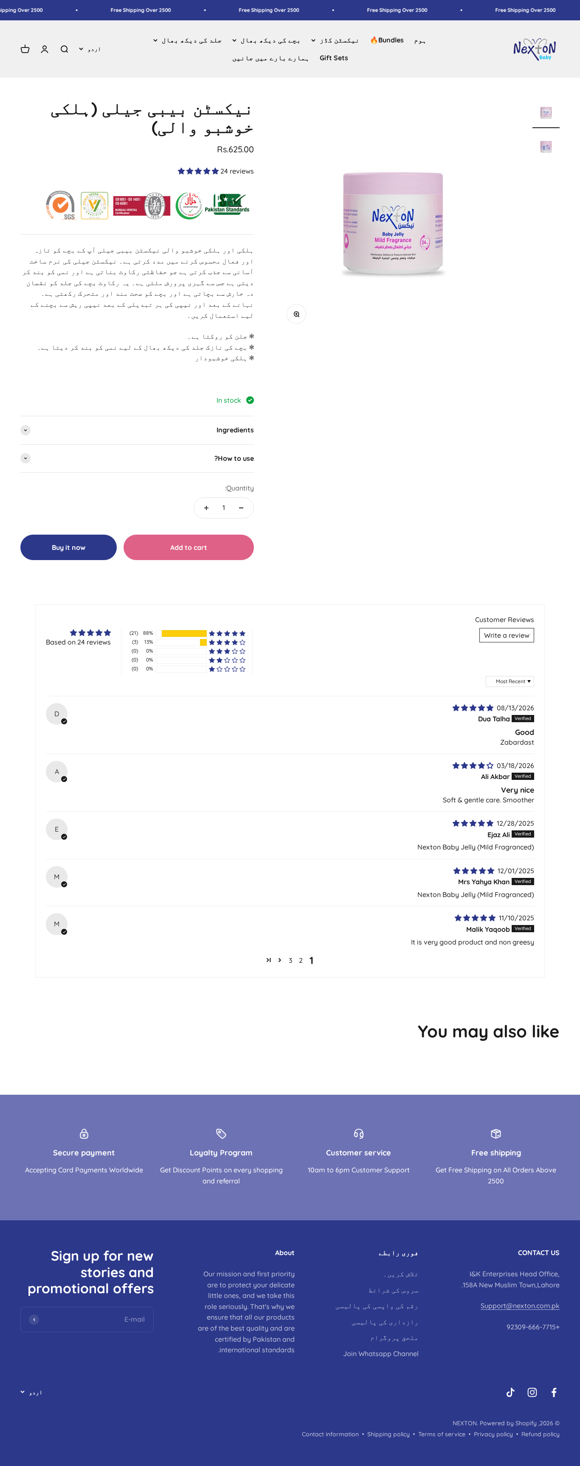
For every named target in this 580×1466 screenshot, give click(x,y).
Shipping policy (388, 1434)
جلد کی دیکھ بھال (192, 40)
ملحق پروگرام (394, 1337)
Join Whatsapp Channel (381, 1353)
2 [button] (301, 960)
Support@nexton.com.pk (520, 1305)
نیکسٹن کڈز (340, 40)
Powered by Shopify (508, 1423)
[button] (199, 171)
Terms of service (441, 1434)
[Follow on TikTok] (510, 1392)
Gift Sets (334, 57)
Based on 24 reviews (78, 642)
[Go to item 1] (546, 113)
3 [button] (290, 960)
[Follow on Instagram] (532, 1392)
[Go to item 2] (546, 147)
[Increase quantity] (206, 508)
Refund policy (540, 1434)
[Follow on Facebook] (554, 1392)
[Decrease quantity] (241, 508)
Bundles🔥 (387, 40)
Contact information (330, 1434)
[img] (474, 708)
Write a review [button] (506, 635)
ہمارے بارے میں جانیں (271, 57)
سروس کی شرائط (394, 1290)
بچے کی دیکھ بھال (271, 40)
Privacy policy (493, 1434)
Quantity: (239, 488)
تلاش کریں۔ (401, 1274)
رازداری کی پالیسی (385, 1321)
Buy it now (68, 547)
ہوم (420, 40)
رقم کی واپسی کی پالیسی (377, 1305)
